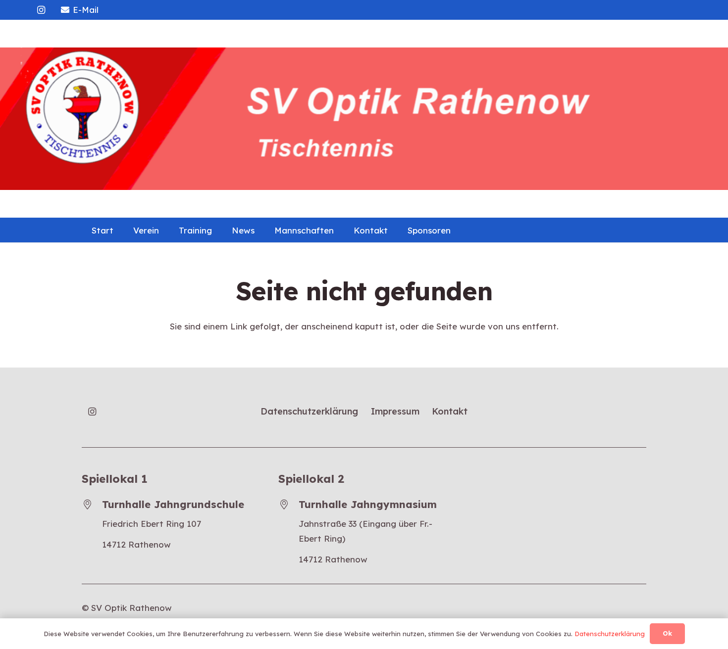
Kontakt (450, 411)
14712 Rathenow (136, 544)
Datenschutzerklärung (309, 411)
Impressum (395, 411)
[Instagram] (41, 9)
